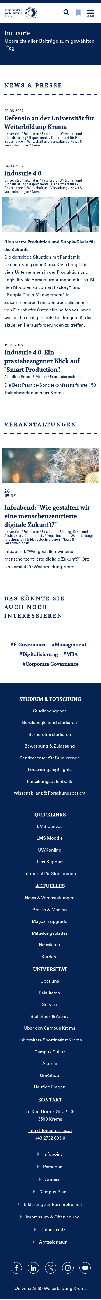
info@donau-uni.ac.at (50, 1130)
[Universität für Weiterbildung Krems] (23, 12)
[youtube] (85, 1268)
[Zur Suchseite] (66, 13)
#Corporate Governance (51, 664)
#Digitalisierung (38, 654)
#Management (69, 644)
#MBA (70, 654)
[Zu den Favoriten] (78, 13)
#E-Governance (29, 644)
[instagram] (68, 1268)
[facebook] (16, 1268)
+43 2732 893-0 (50, 1138)
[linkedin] (33, 1268)
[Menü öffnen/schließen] (90, 14)
